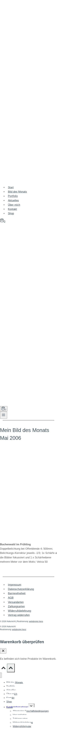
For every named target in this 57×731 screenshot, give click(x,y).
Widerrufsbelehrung (19, 610)
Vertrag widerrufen (19, 615)
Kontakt (12, 209)
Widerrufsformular (22, 726)
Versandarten (16, 602)
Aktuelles (13, 200)
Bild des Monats (17, 191)
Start (11, 187)
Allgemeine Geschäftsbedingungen (31, 711)
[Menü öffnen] (3, 415)
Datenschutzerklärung (21, 589)
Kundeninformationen (17, 707)
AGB (10, 597)
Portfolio (13, 196)
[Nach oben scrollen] (3, 669)
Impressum (14, 584)
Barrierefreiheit (16, 593)
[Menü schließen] (1, 675)
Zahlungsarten (16, 606)
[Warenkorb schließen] (3, 651)
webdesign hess (36, 621)
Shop (11, 213)
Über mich (14, 204)
